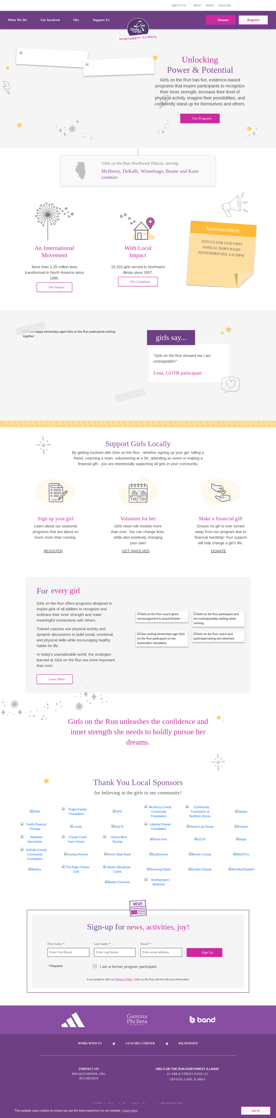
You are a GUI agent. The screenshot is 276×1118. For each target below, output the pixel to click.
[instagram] (244, 5)
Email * (145, 944)
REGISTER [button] (53, 551)
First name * (56, 944)
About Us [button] (178, 5)
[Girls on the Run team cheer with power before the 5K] (52, 58)
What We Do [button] (17, 20)
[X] (250, 5)
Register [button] (253, 20)
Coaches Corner (140, 1043)
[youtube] (255, 5)
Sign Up (207, 952)
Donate (222, 20)
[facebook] (261, 5)
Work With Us (90, 1043)
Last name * (102, 944)
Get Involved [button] (50, 20)
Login (3, 5)
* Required (55, 966)
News (210, 5)
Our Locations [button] (140, 281)
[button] (271, 5)
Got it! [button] (256, 1110)
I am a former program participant (128, 967)
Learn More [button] (57, 679)
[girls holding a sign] (119, 66)
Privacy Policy (124, 979)
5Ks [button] (76, 20)
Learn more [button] (130, 1110)
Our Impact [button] (56, 287)
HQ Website (188, 1043)
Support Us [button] (101, 20)
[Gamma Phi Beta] (137, 1019)
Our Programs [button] (202, 118)
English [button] (225, 5)
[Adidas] (73, 1019)
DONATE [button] (218, 551)
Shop (197, 5)
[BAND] (202, 1020)
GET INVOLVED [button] (135, 551)
